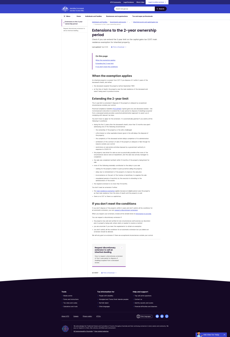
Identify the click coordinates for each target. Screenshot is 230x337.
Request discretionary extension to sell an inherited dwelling (74, 29)
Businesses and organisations (117, 16)
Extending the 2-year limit (105, 63)
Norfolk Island (103, 303)
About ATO (65, 316)
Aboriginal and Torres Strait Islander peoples (113, 299)
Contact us (138, 299)
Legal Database (129, 2)
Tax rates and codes (70, 303)
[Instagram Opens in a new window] (166, 316)
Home (79, 16)
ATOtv (98, 316)
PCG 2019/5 (117, 109)
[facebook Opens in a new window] (157, 316)
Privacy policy (87, 316)
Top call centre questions (143, 296)
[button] (119, 47)
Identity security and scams (144, 303)
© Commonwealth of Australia (83, 331)
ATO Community (115, 2)
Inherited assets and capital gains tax (145, 22)
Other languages (104, 306)
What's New (140, 2)
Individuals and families (93, 16)
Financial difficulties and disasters (146, 306)
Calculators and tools (70, 306)
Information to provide (143, 214)
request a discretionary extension (126, 210)
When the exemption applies (105, 60)
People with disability (106, 296)
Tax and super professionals (142, 16)
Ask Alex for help (211, 334)
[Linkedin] (162, 316)
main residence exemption (106, 191)
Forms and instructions (71, 299)
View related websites (101, 331)
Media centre (67, 296)
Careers (75, 316)
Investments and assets (118, 22)
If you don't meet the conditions (107, 67)
